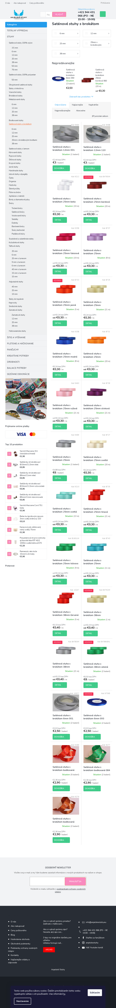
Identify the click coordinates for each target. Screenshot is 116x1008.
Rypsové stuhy (15, 156)
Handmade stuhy (16, 170)
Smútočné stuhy (15, 306)
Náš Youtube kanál (94, 947)
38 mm (15, 62)
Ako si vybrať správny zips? (55, 929)
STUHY (10, 36)
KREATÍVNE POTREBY (18, 355)
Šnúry (11, 203)
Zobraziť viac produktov (80, 96)
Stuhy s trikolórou (16, 88)
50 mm (15, 66)
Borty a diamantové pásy (19, 199)
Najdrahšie (93, 104)
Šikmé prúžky (14, 188)
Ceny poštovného (36, 3)
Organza (12, 181)
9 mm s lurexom (18, 262)
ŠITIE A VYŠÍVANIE (16, 337)
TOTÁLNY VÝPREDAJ (17, 30)
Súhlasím (95, 992)
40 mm (15, 286)
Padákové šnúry (18, 234)
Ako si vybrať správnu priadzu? (57, 921)
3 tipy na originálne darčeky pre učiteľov (57, 939)
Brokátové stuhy (15, 95)
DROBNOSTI (13, 361)
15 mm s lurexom (19, 273)
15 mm (15, 276)
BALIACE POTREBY (16, 368)
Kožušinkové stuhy (16, 242)
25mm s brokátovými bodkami (24, 140)
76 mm (15, 69)
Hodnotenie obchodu (20, 939)
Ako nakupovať (20, 3)
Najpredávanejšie (62, 110)
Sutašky (15, 219)
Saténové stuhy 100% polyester (22, 74)
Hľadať (59, 14)
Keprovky (13, 303)
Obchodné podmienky (20, 943)
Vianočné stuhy (15, 92)
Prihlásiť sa (75, 881)
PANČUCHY (13, 349)
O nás (7, 3)
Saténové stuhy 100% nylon (20, 43)
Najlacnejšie (77, 104)
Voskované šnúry (19, 215)
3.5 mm (15, 48)
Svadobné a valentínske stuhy (21, 239)
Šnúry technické (18, 230)
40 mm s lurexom (19, 269)
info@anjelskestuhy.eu (96, 922)
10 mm (15, 294)
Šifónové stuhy (15, 159)
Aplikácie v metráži (16, 196)
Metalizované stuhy (17, 99)
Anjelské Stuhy (58, 969)
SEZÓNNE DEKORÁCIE (18, 374)
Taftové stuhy (14, 246)
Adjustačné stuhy (16, 281)
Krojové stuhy (14, 163)
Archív (49, 949)
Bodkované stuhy (16, 120)
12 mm (15, 55)
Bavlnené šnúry (18, 226)
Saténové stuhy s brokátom (20, 124)
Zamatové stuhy (15, 310)
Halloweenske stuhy (17, 331)
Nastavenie (22, 1001)
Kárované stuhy (15, 152)
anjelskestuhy (92, 942)
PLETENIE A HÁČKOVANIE (20, 343)
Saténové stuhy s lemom (19, 148)
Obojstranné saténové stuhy (20, 85)
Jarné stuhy (13, 167)
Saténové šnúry (18, 212)
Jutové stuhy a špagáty (18, 174)
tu (64, 993)
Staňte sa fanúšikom (95, 937)
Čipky (11, 178)
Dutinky (15, 223)
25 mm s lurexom (19, 258)
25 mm (15, 59)
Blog (13, 935)
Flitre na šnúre (15, 192)
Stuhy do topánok (16, 299)
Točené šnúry (17, 208)
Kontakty (15, 955)
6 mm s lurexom (18, 265)
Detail (58, 220)
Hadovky (12, 185)
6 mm (14, 51)
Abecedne (80, 110)
